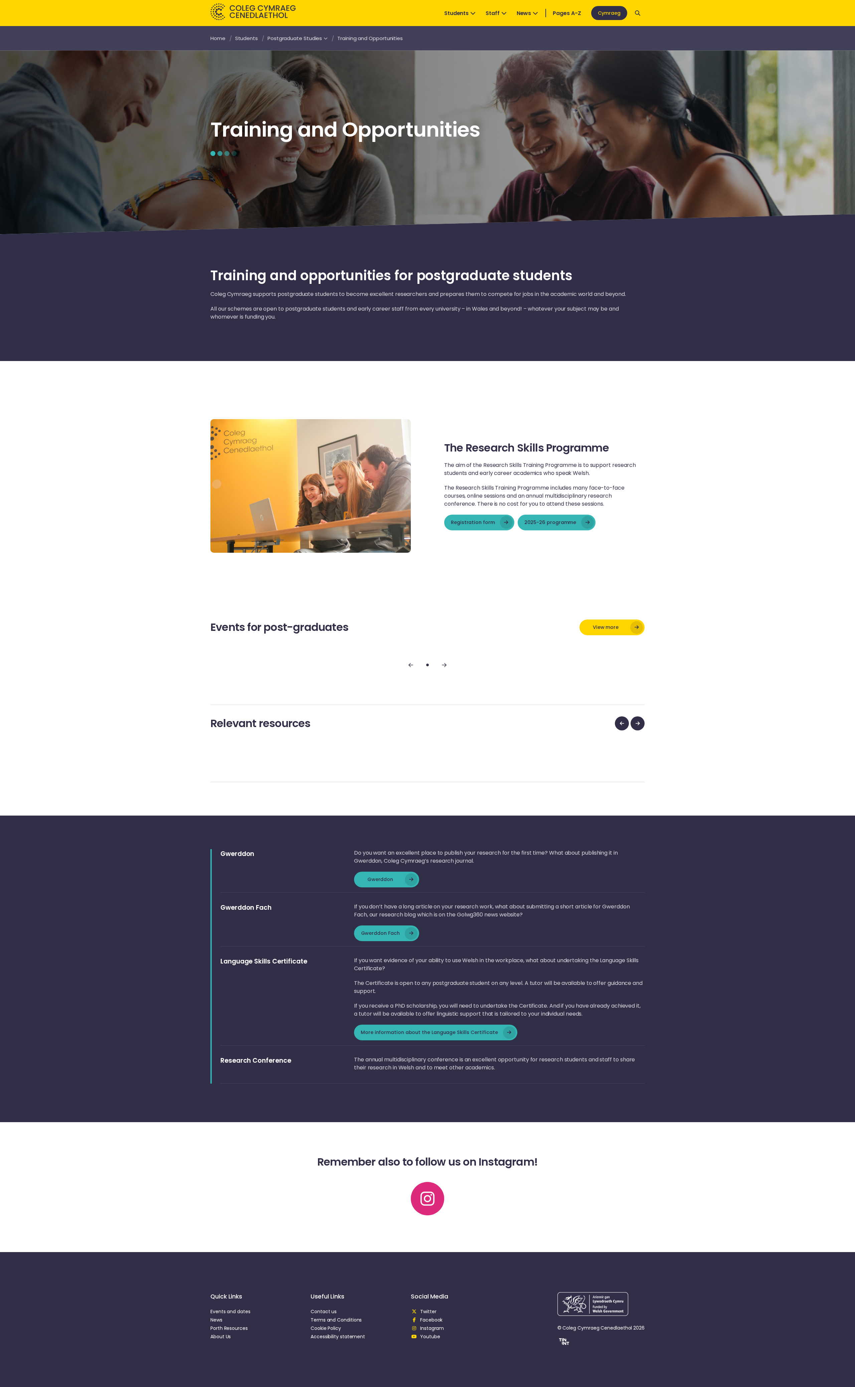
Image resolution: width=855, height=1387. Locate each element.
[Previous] (410, 665)
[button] (563, 1342)
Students (456, 13)
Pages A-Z (567, 13)
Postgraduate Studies (295, 38)
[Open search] (638, 13)
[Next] (444, 665)
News (524, 13)
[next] (638, 723)
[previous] (622, 723)
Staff (493, 13)
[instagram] (427, 1198)
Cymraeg (609, 13)
